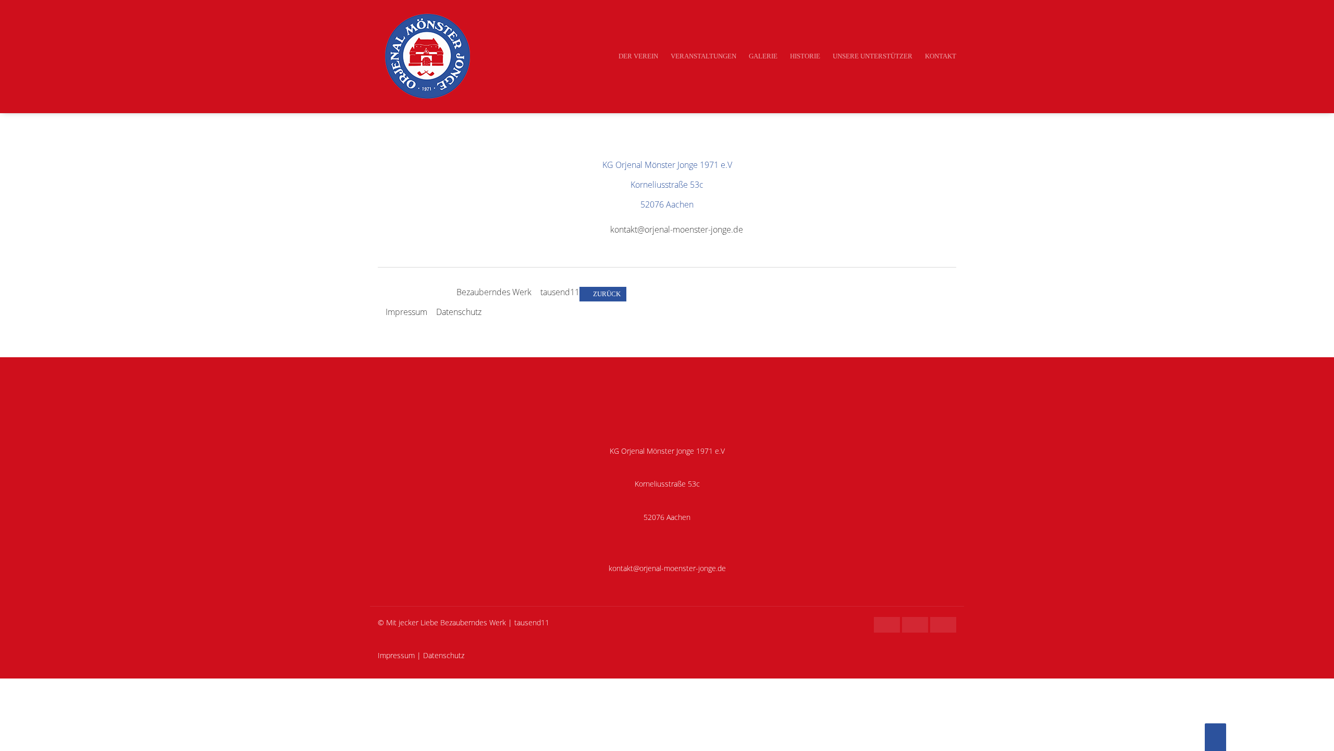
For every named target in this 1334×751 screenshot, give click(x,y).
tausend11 (559, 292)
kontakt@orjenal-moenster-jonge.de (676, 229)
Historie (805, 56)
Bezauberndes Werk (494, 292)
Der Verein (638, 56)
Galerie (763, 56)
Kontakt (940, 56)
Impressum (406, 312)
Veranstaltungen (703, 56)
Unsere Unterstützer (872, 56)
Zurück (607, 294)
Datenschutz (458, 312)
